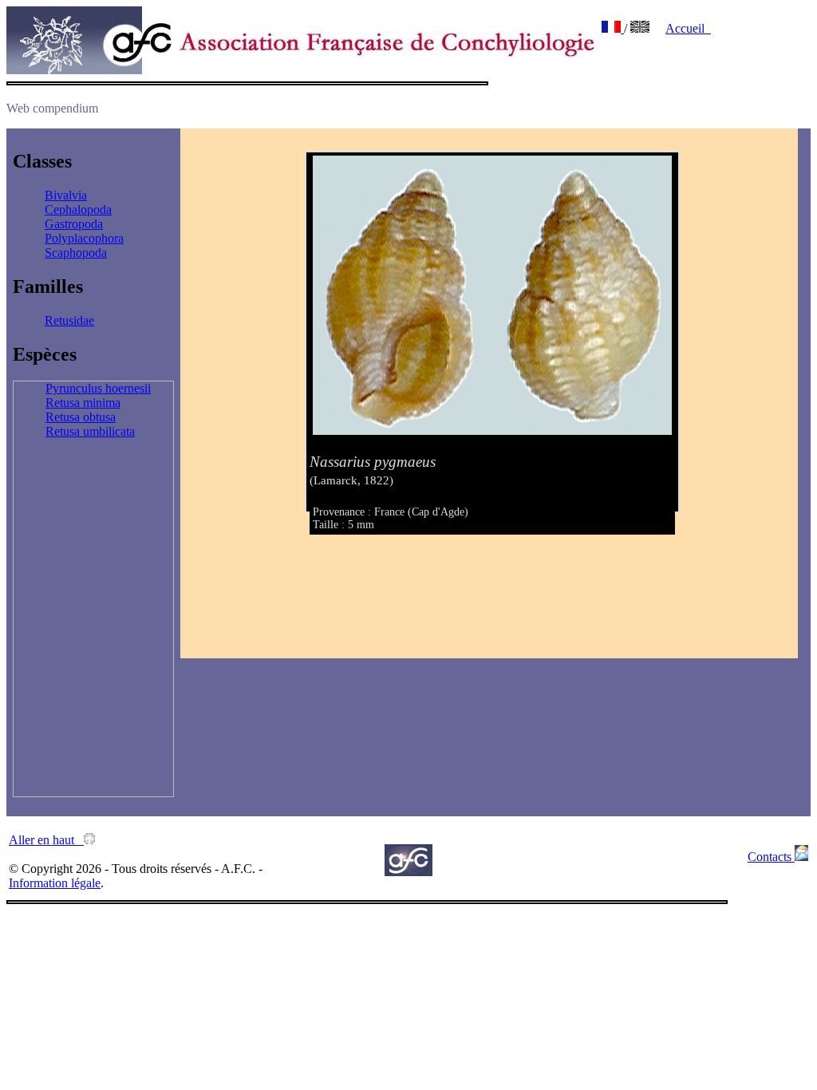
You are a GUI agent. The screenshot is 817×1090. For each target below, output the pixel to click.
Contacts (771, 856)
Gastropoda (74, 224)
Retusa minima (82, 402)
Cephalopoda (78, 209)
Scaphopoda (76, 252)
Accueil (688, 28)
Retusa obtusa (80, 417)
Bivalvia (66, 195)
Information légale (55, 883)
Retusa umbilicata (90, 431)
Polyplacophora (84, 238)
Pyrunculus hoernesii (98, 388)
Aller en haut (46, 840)
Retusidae (69, 320)
